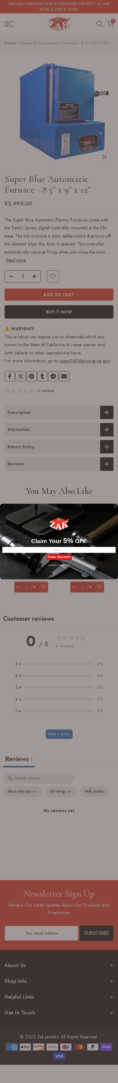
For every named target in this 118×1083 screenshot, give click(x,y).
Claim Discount (59, 557)
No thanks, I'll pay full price (59, 565)
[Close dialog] (115, 506)
